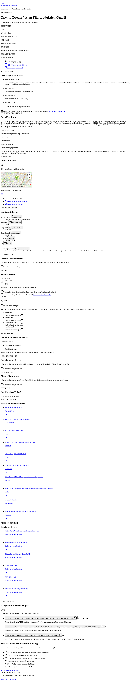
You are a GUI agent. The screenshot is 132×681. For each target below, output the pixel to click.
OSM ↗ (3, 194)
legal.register (18, 217)
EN (4, 3)
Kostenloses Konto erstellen (58, 111)
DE (2, 3)
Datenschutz (12, 679)
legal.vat (11, 238)
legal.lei (9, 243)
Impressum (4, 679)
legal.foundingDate (16, 228)
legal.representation (23, 249)
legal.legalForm (16, 222)
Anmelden (4, 5)
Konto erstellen (13, 5)
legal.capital (16, 233)
